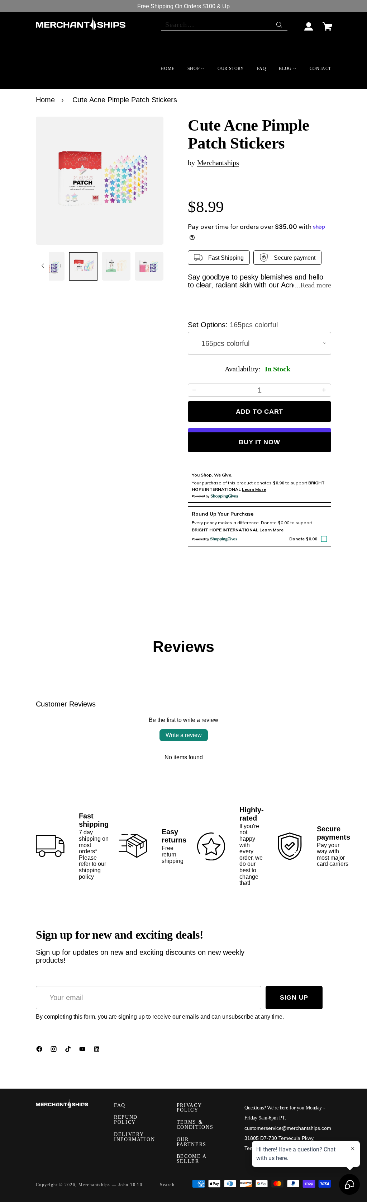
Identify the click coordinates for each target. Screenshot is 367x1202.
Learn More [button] (254, 489)
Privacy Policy (189, 1108)
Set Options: (233, 325)
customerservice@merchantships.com (287, 1128)
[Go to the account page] (309, 23)
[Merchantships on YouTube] (83, 1051)
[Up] (42, 266)
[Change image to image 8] (149, 266)
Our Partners (191, 1142)
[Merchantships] (80, 23)
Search (167, 1184)
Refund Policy (126, 1119)
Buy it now (259, 442)
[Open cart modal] (327, 23)
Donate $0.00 (303, 538)
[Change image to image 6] (83, 266)
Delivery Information (134, 1137)
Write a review (184, 735)
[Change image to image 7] (116, 266)
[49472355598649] (99, 180)
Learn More (271, 529)
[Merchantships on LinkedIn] (97, 1051)
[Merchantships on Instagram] (54, 1051)
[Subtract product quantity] (194, 390)
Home (45, 100)
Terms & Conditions (195, 1124)
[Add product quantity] (324, 390)
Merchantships (218, 162)
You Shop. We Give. (212, 475)
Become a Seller (191, 1159)
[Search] (280, 22)
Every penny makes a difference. (226, 522)
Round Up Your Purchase (222, 514)
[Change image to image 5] (50, 266)
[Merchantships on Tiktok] (69, 1051)
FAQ (119, 1105)
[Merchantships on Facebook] (40, 1051)
